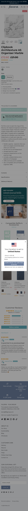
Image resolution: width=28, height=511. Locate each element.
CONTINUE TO (14, 263)
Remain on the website (14, 267)
